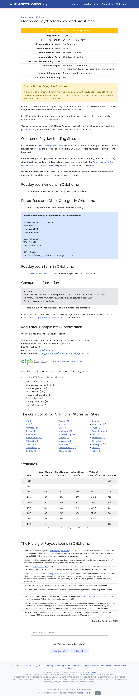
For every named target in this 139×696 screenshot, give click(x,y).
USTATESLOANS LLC (69, 689)
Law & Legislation (90, 4)
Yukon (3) (96, 451)
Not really (80, 651)
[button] (69, 632)
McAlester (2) (65, 431)
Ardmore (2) (32, 427)
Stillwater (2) (98, 441)
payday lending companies (50, 145)
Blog (35, 665)
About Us (15, 665)
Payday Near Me (92, 665)
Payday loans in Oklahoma (38, 273)
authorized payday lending (60, 551)
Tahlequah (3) (99, 444)
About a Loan (77, 665)
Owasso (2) (98, 421)
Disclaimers (69, 668)
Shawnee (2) (98, 437)
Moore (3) (64, 437)
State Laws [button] (121, 4)
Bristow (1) (31, 434)
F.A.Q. (41, 665)
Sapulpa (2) (98, 434)
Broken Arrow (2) (34, 437)
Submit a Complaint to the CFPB (66, 361)
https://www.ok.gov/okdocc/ (39, 350)
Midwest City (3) (67, 434)
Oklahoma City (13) (68, 447)
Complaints (107, 4)
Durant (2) (64, 421)
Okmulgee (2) (65, 451)
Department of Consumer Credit (51, 317)
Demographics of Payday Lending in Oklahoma (52, 574)
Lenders (75, 4)
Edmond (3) (64, 424)
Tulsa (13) (96, 447)
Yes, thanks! (59, 651)
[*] (11, 4)
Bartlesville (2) (33, 431)
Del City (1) (31, 451)
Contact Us (26, 665)
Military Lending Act (40, 567)
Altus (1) (29, 424)
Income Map (106, 665)
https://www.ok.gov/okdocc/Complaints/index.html (64, 353)
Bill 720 (37, 148)
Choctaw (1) (31, 444)
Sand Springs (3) (100, 431)
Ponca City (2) (99, 424)
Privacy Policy (120, 665)
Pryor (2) (96, 427)
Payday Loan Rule (90, 596)
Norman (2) (64, 444)
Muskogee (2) (65, 441)
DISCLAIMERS (86, 693)
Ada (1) (29, 421)
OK (98, 693)
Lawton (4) (64, 427)
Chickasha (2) (32, 441)
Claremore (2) (33, 447)
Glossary (49, 665)
